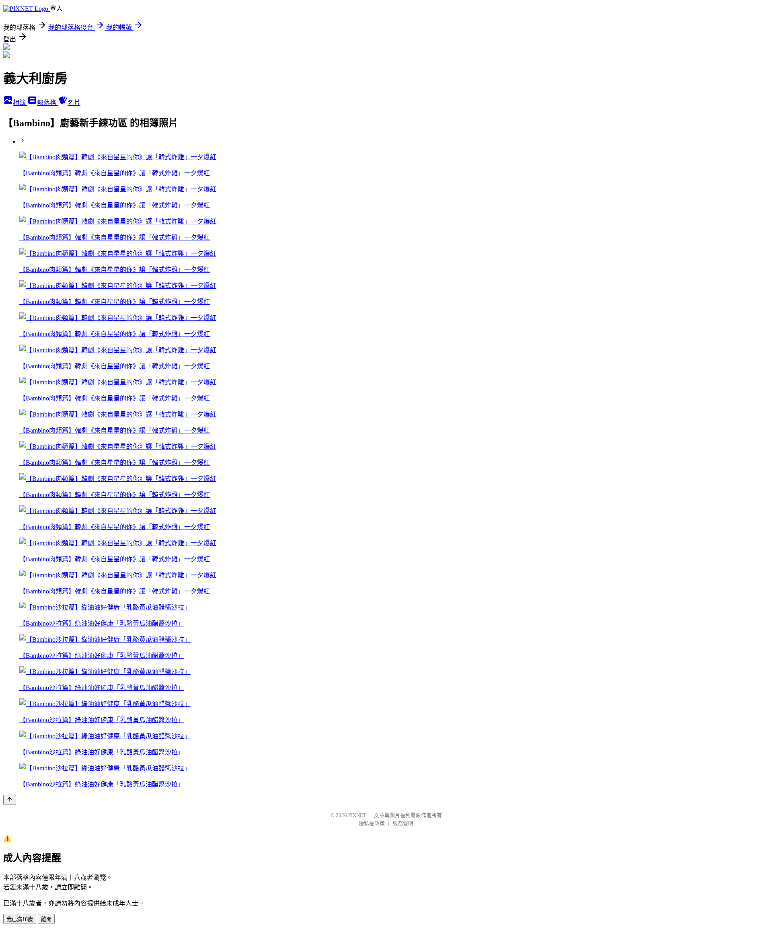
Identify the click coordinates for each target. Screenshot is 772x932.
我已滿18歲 (19, 919)
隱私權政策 (372, 823)
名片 (74, 102)
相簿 (20, 102)
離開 (46, 919)
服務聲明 (402, 823)
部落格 (47, 102)
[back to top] (9, 800)
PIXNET (357, 815)
